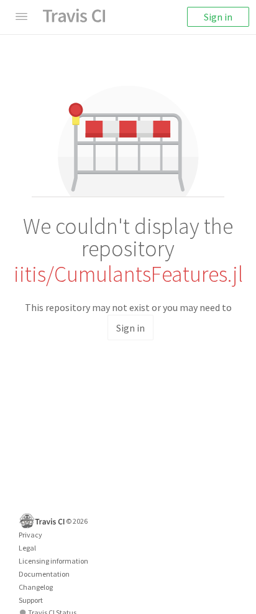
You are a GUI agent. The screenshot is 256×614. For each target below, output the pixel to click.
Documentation (44, 574)
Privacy (30, 534)
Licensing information (53, 560)
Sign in (218, 17)
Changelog (36, 587)
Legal (27, 547)
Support (31, 600)
